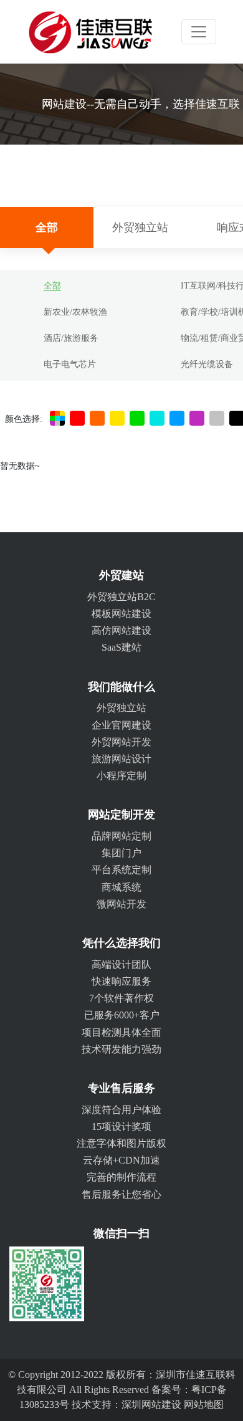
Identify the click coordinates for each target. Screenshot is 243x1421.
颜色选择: (23, 419)
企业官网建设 (121, 725)
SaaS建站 (121, 647)
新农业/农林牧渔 (75, 312)
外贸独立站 (140, 227)
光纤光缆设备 (207, 364)
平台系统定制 (121, 869)
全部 (47, 227)
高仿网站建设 (121, 630)
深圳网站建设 (151, 1404)
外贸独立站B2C (121, 596)
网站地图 (204, 1404)
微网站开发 (121, 904)
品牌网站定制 (121, 836)
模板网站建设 (121, 613)
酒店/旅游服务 (71, 338)
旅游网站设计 (121, 759)
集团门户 (121, 853)
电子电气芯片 (70, 364)
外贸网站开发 (121, 742)
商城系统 (121, 887)
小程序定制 (121, 775)
